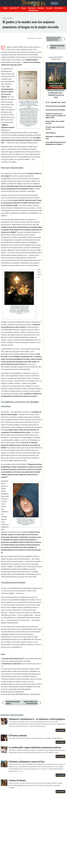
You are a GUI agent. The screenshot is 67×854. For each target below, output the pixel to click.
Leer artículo (60, 730)
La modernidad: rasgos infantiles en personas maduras (35, 747)
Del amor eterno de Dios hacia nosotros (55, 128)
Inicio (5, 8)
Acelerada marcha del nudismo (12, 702)
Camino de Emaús (17, 780)
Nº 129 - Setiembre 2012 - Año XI (56, 102)
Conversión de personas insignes (56, 106)
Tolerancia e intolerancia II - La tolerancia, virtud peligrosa (37, 719)
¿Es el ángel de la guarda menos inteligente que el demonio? (56, 143)
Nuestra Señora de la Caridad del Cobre (30, 702)
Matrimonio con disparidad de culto (55, 137)
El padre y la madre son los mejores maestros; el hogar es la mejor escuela (56, 115)
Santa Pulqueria (51, 133)
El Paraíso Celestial (18, 735)
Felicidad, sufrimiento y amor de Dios (27, 761)
